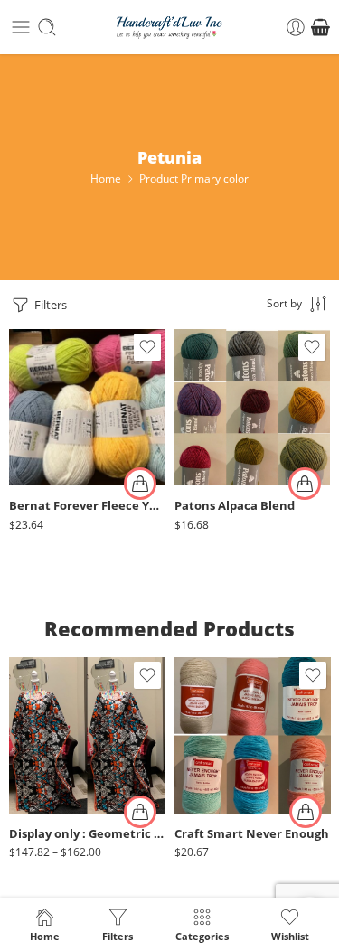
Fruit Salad (58, 397)
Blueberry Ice (58, 370)
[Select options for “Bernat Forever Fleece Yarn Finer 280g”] (140, 483)
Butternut (224, 424)
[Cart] (320, 27)
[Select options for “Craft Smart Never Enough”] (305, 812)
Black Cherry (224, 370)
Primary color (42, 347)
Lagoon (223, 479)
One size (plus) (59, 788)
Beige (224, 698)
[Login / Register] (295, 27)
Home (105, 178)
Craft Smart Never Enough (251, 834)
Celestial (223, 451)
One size (58, 760)
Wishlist (290, 935)
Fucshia (224, 780)
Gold (224, 807)
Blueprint (224, 397)
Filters (49, 305)
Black (224, 726)
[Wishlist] (147, 347)
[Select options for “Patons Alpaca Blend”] (304, 483)
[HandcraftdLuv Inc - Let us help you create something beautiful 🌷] (169, 27)
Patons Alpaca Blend (234, 505)
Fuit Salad (58, 424)
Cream (224, 753)
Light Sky (58, 479)
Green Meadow (59, 451)
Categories (202, 935)
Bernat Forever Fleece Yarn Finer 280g (87, 505)
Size (20, 737)
